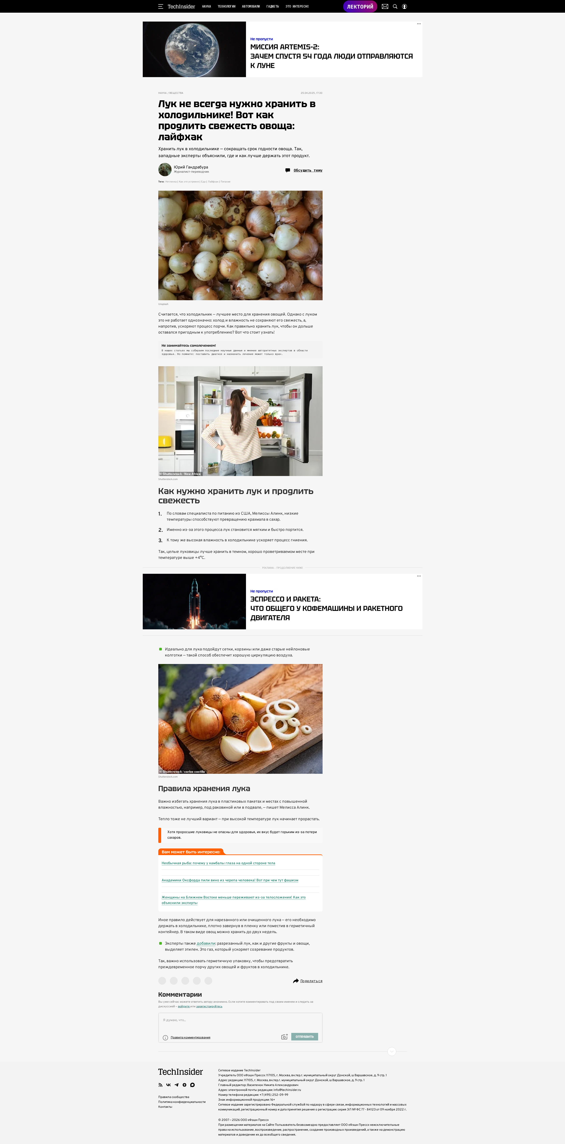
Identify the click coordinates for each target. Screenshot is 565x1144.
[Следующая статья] (282, 1051)
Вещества (176, 93)
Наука (162, 93)
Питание (225, 181)
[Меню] (160, 6)
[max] (192, 1085)
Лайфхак (213, 181)
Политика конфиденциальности (182, 1102)
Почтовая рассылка (385, 6)
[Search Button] (395, 6)
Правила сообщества (173, 1097)
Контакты (165, 1107)
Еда (203, 181)
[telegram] (176, 1085)
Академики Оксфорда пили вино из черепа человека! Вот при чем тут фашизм (230, 880)
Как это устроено (189, 181)
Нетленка (171, 181)
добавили (206, 943)
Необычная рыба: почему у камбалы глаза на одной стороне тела (218, 863)
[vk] (168, 1085)
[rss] (160, 1085)
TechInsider (181, 6)
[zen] (184, 1085)
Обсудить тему (308, 170)
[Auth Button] (404, 6)
